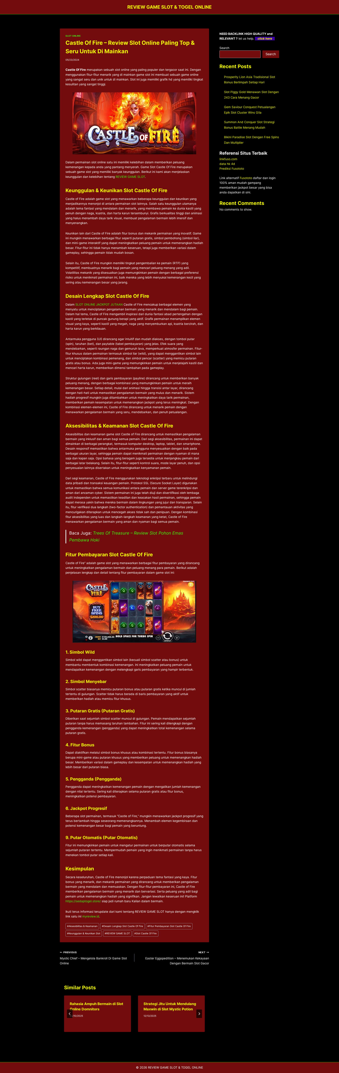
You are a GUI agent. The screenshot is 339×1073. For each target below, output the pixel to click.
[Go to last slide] (70, 1013)
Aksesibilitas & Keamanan (82, 926)
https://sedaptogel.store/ (83, 901)
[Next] (199, 1013)
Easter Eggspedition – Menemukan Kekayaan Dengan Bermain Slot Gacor (177, 958)
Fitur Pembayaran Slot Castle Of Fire (169, 926)
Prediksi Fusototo (231, 168)
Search (224, 48)
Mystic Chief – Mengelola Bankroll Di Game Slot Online (93, 958)
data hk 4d (227, 164)
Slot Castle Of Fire (145, 933)
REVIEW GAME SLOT (130, 177)
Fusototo (246, 178)
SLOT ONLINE (73, 36)
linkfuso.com (228, 159)
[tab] (127, 1035)
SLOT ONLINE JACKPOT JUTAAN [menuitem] (99, 304)
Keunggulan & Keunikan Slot (83, 933)
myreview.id (90, 916)
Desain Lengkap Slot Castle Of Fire (122, 926)
